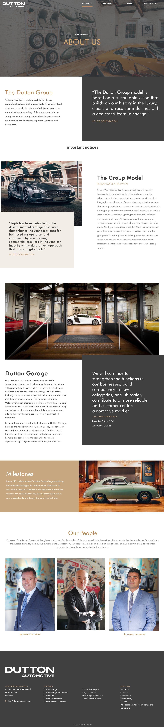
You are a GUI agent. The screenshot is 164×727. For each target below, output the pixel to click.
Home (77, 34)
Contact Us (149, 3)
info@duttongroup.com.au (20, 701)
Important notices (82, 147)
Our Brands (108, 3)
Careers (129, 3)
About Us (87, 3)
